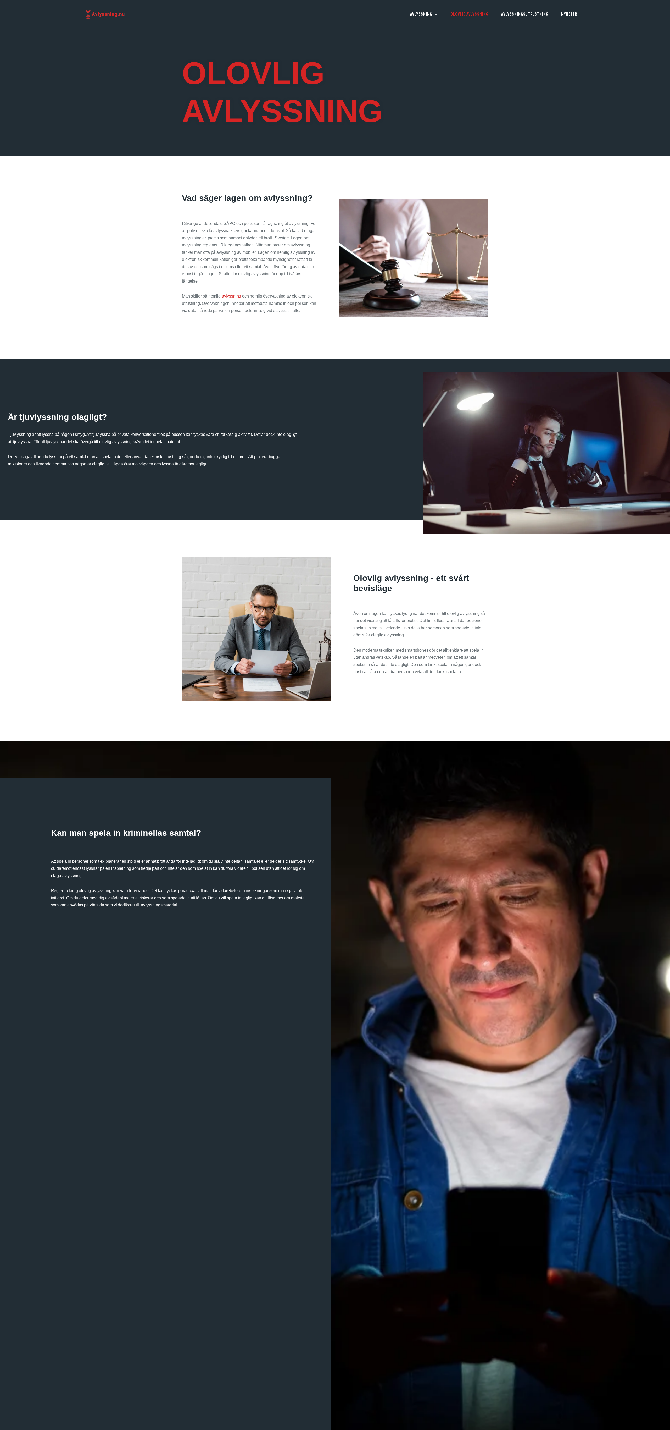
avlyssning (231, 296)
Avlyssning (421, 14)
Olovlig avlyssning (469, 14)
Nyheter (569, 14)
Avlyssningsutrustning (524, 14)
